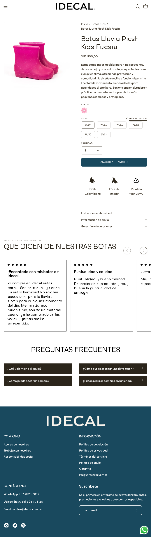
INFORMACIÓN (90, 436)
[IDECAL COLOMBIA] (75, 6)
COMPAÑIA (12, 436)
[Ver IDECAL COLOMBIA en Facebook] (15, 525)
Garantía (85, 468)
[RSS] (23, 525)
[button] (137, 6)
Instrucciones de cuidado (97, 213)
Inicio (84, 24)
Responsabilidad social (18, 456)
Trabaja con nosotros (17, 450)
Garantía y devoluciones (97, 226)
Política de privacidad (93, 450)
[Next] (143, 250)
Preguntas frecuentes (93, 475)
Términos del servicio (93, 456)
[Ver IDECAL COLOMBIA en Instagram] (6, 525)
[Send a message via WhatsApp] (144, 530)
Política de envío (90, 462)
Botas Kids (99, 24)
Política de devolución (93, 444)
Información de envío (95, 220)
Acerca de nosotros (16, 444)
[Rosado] (84, 110)
